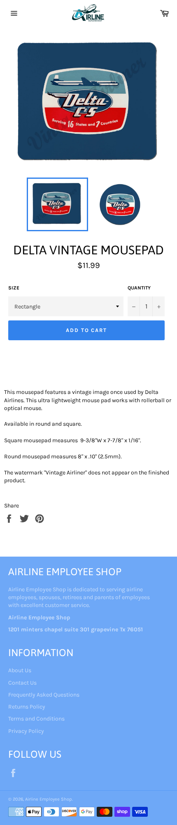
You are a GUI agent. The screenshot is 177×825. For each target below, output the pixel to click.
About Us (19, 670)
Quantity (139, 288)
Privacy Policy (26, 731)
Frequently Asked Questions (43, 694)
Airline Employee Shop (48, 799)
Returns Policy (26, 706)
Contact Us (22, 682)
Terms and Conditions (36, 718)
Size (13, 288)
